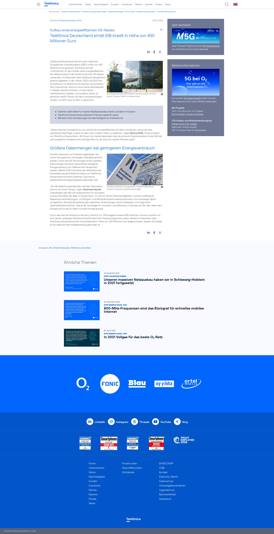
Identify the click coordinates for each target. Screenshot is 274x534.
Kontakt (163, 472)
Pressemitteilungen (115, 11)
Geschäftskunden (132, 467)
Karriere (149, 4)
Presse (158, 4)
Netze (88, 4)
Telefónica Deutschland (71, 11)
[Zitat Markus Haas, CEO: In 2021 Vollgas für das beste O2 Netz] (136, 337)
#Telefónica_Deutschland (81, 248)
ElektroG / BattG (168, 476)
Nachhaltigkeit (101, 4)
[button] (148, 52)
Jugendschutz (167, 490)
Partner (138, 4)
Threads (144, 422)
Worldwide (128, 472)
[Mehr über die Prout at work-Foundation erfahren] (184, 443)
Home (92, 463)
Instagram (122, 422)
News (168, 4)
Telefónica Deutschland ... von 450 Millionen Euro (156, 11)
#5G (50, 248)
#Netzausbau (65, 248)
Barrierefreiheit (167, 494)
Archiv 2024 (130, 11)
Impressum (165, 498)
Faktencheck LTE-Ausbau (184, 123)
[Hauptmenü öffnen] (38, 4)
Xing (185, 422)
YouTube (165, 422)
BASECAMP (166, 463)
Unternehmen (75, 4)
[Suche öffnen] (227, 4)
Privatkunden (129, 463)
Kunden (115, 4)
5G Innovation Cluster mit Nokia (187, 114)
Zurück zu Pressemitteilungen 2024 (65, 20)
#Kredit (56, 248)
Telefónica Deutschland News (94, 11)
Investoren (127, 4)
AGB (162, 467)
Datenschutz (166, 481)
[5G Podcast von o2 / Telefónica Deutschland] (196, 36)
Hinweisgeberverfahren (172, 485)
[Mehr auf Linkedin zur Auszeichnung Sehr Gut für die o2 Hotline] (133, 443)
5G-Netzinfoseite (211, 45)
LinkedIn (100, 422)
